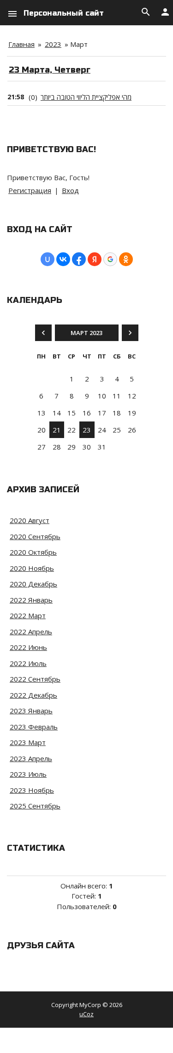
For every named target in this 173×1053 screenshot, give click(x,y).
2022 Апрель (31, 631)
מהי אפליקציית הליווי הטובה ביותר (86, 97)
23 (87, 429)
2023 (53, 44)
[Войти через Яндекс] (94, 259)
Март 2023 (86, 333)
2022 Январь (31, 599)
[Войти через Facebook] (79, 259)
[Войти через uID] (47, 259)
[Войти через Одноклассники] (126, 259)
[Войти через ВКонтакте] (63, 259)
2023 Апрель (31, 758)
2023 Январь (31, 710)
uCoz (86, 1014)
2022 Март (28, 615)
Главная (21, 44)
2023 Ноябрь (32, 790)
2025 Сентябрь (35, 805)
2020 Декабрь (33, 583)
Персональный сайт (64, 13)
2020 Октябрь (33, 552)
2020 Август (29, 520)
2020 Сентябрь (35, 536)
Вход (70, 190)
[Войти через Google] (110, 259)
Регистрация (29, 190)
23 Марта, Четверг (49, 70)
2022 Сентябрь (35, 678)
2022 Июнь (28, 647)
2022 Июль (28, 663)
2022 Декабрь (33, 695)
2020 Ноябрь (32, 568)
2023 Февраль (34, 726)
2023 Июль (28, 774)
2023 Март (28, 742)
